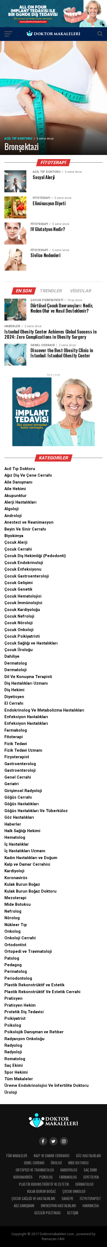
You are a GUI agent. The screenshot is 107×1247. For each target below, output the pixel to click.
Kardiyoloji (14, 871)
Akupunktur (15, 495)
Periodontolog (18, 978)
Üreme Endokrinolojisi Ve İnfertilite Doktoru (46, 1085)
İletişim (72, 1212)
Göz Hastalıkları (19, 817)
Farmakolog (15, 730)
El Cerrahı (13, 703)
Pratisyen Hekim (20, 1005)
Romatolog (14, 1059)
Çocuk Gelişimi (18, 583)
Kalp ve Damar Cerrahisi (27, 864)
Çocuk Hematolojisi (22, 596)
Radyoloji (13, 1052)
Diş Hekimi (14, 690)
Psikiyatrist (15, 1018)
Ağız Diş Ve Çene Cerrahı (28, 475)
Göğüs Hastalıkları (21, 804)
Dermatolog (15, 663)
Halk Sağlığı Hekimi (22, 831)
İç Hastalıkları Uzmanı (24, 851)
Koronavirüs (15, 878)
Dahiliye (11, 656)
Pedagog (13, 965)
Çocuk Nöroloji (18, 623)
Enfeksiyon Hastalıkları (26, 717)
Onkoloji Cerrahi (20, 938)
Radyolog (13, 1045)
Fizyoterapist (16, 757)
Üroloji (10, 1092)
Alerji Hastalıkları (20, 502)
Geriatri (11, 784)
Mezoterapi (15, 898)
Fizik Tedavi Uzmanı (23, 750)
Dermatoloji (15, 670)
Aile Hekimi (15, 489)
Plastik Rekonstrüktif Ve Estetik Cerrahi (42, 992)
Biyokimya (13, 536)
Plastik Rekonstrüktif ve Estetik (34, 985)
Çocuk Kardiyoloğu (22, 609)
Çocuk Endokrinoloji (23, 562)
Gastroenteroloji (20, 770)
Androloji (13, 515)
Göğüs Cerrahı (18, 797)
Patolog (11, 958)
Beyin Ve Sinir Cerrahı (25, 529)
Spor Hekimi (16, 1072)
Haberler (12, 824)
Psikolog (12, 1025)
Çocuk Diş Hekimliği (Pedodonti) (35, 556)
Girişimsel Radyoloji (23, 790)
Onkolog (12, 931)
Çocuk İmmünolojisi (23, 603)
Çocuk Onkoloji (18, 629)
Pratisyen (13, 998)
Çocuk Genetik (18, 589)
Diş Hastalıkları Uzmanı (26, 683)
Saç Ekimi (13, 1065)
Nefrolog (12, 911)
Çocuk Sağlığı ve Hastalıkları (31, 643)
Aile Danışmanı (18, 482)
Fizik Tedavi (15, 743)
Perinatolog (15, 971)
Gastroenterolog (20, 764)
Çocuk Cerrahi (18, 549)
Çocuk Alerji (15, 542)
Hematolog (14, 837)
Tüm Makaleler (18, 1079)
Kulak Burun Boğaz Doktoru (30, 891)
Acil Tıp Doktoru (19, 468)
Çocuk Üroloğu (18, 650)
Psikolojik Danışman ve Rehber (34, 1032)
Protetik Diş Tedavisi (24, 1012)
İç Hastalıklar (16, 844)
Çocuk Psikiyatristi (22, 636)
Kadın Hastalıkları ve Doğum (30, 858)
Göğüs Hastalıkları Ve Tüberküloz (36, 811)
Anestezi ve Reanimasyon (29, 522)
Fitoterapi (13, 737)
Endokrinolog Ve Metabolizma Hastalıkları (44, 710)
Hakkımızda (91, 1205)
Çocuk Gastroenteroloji (26, 576)
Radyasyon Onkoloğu (24, 1039)
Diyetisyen (14, 697)
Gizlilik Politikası (47, 1212)
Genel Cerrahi (17, 777)
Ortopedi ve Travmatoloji (28, 951)
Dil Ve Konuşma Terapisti (28, 676)
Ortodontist (15, 945)
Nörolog (12, 918)
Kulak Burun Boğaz (22, 884)
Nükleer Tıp (15, 925)
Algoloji (11, 509)
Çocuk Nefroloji (19, 616)
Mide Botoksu (17, 904)
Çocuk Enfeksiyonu (22, 569)
